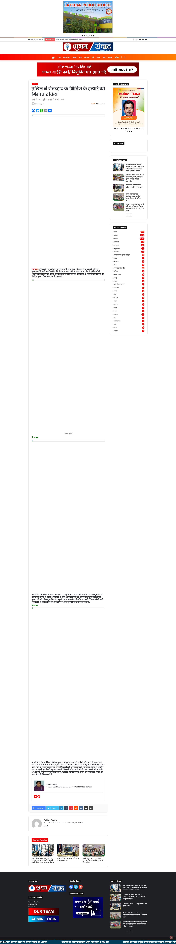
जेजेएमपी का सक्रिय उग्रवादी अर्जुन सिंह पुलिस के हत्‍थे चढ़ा (45, 941)
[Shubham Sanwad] (88, 47)
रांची (115, 283)
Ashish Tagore (39, 104)
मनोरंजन (86, 57)
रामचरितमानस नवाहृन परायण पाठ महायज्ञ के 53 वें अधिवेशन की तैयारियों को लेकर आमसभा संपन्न (43, 860)
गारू (115, 257)
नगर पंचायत (117, 267)
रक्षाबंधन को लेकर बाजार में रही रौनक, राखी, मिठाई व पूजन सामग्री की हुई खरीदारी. (135, 170)
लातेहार (117, 57)
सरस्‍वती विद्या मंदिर (119, 260)
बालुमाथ (116, 237)
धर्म (93, 57)
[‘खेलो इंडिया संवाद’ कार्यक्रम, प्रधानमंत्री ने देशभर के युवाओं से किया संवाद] (93, 850)
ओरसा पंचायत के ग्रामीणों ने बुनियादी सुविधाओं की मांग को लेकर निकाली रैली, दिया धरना (135, 199)
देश (115, 287)
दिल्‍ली (116, 290)
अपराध (74, 57)
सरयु (115, 270)
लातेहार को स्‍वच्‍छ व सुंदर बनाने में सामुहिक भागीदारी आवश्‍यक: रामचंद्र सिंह (112, 941)
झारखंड (116, 227)
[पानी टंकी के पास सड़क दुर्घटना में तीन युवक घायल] (68, 850)
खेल (80, 57)
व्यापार (98, 57)
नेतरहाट (116, 254)
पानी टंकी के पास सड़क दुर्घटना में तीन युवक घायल (68, 859)
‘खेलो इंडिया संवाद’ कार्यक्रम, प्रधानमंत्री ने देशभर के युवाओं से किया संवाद (92, 860)
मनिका (116, 263)
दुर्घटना (116, 297)
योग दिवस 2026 (119, 277)
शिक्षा (104, 57)
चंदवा (115, 250)
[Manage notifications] (171, 937)
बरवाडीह (116, 244)
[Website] (45, 826)
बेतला (116, 273)
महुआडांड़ (117, 241)
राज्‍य (59, 57)
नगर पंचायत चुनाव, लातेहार (122, 247)
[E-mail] (35, 797)
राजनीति (116, 280)
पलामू (115, 293)
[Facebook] (38, 797)
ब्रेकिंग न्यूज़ (66, 57)
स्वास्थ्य (110, 57)
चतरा (115, 300)
